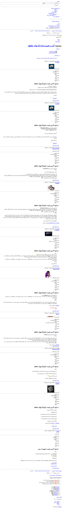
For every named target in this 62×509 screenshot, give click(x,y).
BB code (57, 486)
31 (45, 30)
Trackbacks (55, 492)
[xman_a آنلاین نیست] (50, 317)
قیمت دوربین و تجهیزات (54, 26)
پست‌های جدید (56, 16)
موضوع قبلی (58, 475)
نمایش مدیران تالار (50, 15)
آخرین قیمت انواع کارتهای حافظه (41, 46)
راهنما (55, 9)
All (58, 40)
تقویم (56, 10)
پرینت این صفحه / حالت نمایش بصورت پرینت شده (47, 58)
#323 (58, 147)
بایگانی (57, 503)
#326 (58, 267)
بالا (58, 504)
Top (58, 39)
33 (42, 30)
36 (39, 30)
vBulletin (60, 506)
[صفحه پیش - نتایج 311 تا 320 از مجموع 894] (51, 30)
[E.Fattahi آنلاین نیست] (51, 68)
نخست (53, 30)
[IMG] (58, 489)
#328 (58, 348)
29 (47, 30)
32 (44, 30)
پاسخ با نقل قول (55, 100)
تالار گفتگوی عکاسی (55, 8)
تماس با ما (57, 501)
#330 (58, 430)
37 (38, 30)
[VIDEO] (57, 490)
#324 (58, 182)
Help (58, 1)
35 (40, 30)
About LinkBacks (52, 52)
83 (35, 30)
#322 (58, 102)
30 (46, 30)
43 (36, 30)
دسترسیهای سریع (53, 14)
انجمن (58, 24)
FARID (52, 423)
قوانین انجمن (59, 497)
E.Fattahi (57, 222)
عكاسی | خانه (56, 502)
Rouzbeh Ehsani (51, 222)
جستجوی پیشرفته (55, 21)
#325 (58, 228)
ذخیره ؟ (56, 5)
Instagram (55, 98)
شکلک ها (57, 488)
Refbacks (56, 494)
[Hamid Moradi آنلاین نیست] (48, 277)
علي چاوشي (54, 426)
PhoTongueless (54, 463)
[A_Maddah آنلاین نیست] (48, 235)
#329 (58, 382)
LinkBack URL (52, 51)
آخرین (31, 30)
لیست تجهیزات (54, 465)
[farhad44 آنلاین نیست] (51, 190)
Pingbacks (56, 493)
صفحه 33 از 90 (59, 30)
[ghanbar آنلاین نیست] (50, 392)
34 (41, 30)
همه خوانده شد (51, 13)
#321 (58, 61)
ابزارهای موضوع (57, 55)
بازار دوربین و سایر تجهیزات (53, 25)
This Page (57, 41)
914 (58, 37)
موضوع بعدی (52, 475)
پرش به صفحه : (56, 32)
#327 (58, 313)
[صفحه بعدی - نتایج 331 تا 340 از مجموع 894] (33, 30)
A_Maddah (57, 305)
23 (48, 30)
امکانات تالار (54, 11)
